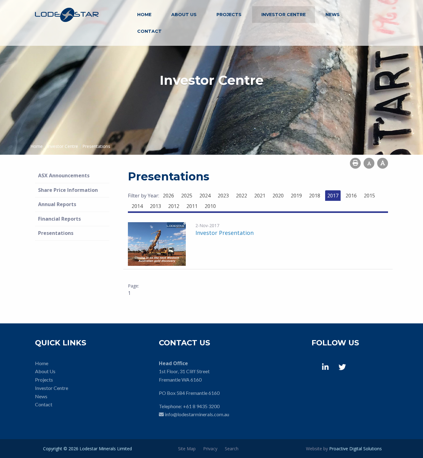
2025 (186, 195)
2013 (155, 206)
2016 (351, 195)
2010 (210, 206)
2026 (168, 195)
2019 (296, 195)
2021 (259, 195)
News (332, 14)
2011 (192, 206)
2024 (205, 195)
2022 (241, 195)
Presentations (55, 233)
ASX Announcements (63, 175)
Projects (229, 14)
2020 (278, 195)
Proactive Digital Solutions (355, 449)
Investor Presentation (224, 232)
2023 (223, 195)
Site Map (187, 449)
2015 (369, 195)
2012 (173, 206)
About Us (184, 14)
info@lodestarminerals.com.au (197, 414)
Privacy (210, 449)
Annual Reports (57, 204)
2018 (314, 195)
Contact (149, 31)
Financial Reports (59, 218)
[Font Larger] (382, 163)
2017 (332, 195)
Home (144, 14)
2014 (137, 206)
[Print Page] (355, 163)
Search (231, 449)
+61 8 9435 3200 (201, 406)
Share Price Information (68, 190)
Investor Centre (283, 14)
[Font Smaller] (369, 163)
